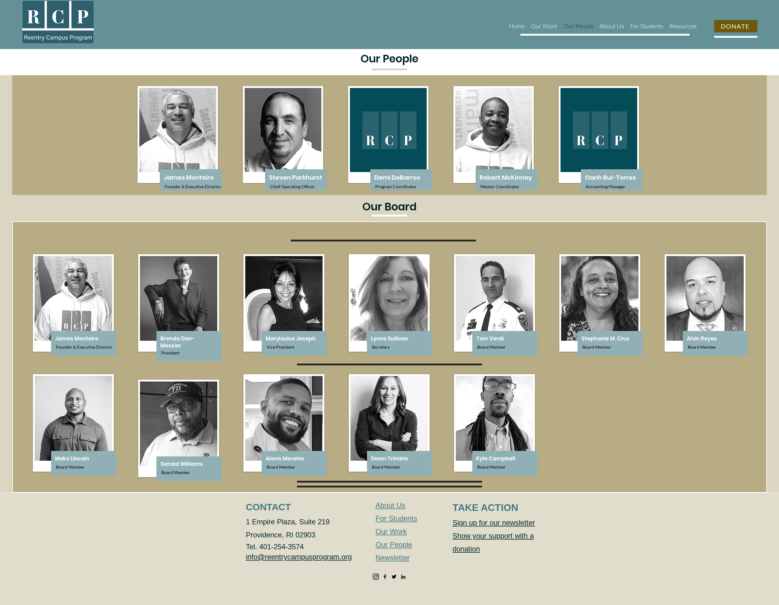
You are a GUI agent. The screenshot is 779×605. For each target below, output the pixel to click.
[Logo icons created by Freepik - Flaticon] (376, 577)
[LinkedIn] (403, 577)
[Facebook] (385, 577)
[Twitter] (394, 577)
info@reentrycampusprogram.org (299, 557)
